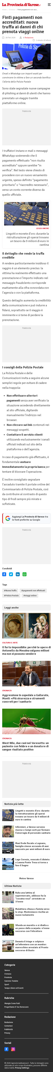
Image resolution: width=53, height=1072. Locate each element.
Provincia (8, 977)
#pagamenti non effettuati (33, 590)
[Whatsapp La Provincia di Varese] (24, 575)
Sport (6, 984)
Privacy (7, 1033)
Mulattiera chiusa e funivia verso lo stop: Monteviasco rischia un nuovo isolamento (32, 912)
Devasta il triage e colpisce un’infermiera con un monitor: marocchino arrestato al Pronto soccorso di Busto (31, 946)
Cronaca (12, 10)
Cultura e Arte (10, 642)
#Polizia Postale (11, 595)
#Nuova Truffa (10, 590)
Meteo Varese (26, 878)
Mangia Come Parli (12, 1003)
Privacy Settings (22, 1068)
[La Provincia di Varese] (21, 4)
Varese (7, 970)
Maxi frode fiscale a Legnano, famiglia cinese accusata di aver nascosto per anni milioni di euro (32, 846)
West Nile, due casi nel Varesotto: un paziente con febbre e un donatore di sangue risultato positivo (25, 746)
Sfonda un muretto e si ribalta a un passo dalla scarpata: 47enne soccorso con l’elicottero (32, 928)
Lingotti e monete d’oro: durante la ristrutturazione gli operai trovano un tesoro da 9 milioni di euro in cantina (27, 239)
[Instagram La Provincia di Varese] (13, 1050)
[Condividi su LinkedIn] (18, 575)
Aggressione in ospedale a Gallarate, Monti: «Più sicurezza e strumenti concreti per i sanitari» (25, 698)
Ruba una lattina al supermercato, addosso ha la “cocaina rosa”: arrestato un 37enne (30, 897)
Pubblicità (8, 1029)
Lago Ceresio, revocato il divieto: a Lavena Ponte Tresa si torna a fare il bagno (32, 862)
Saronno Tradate (11, 981)
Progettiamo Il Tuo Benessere (16, 1007)
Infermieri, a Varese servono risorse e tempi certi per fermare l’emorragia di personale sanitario (32, 830)
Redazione (8, 1022)
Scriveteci (8, 1026)
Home (4, 10)
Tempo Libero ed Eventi (13, 988)
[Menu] (50, 4)
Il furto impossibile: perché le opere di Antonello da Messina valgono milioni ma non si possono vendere (26, 650)
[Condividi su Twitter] (11, 575)
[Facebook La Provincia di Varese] (4, 575)
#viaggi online (30, 595)
